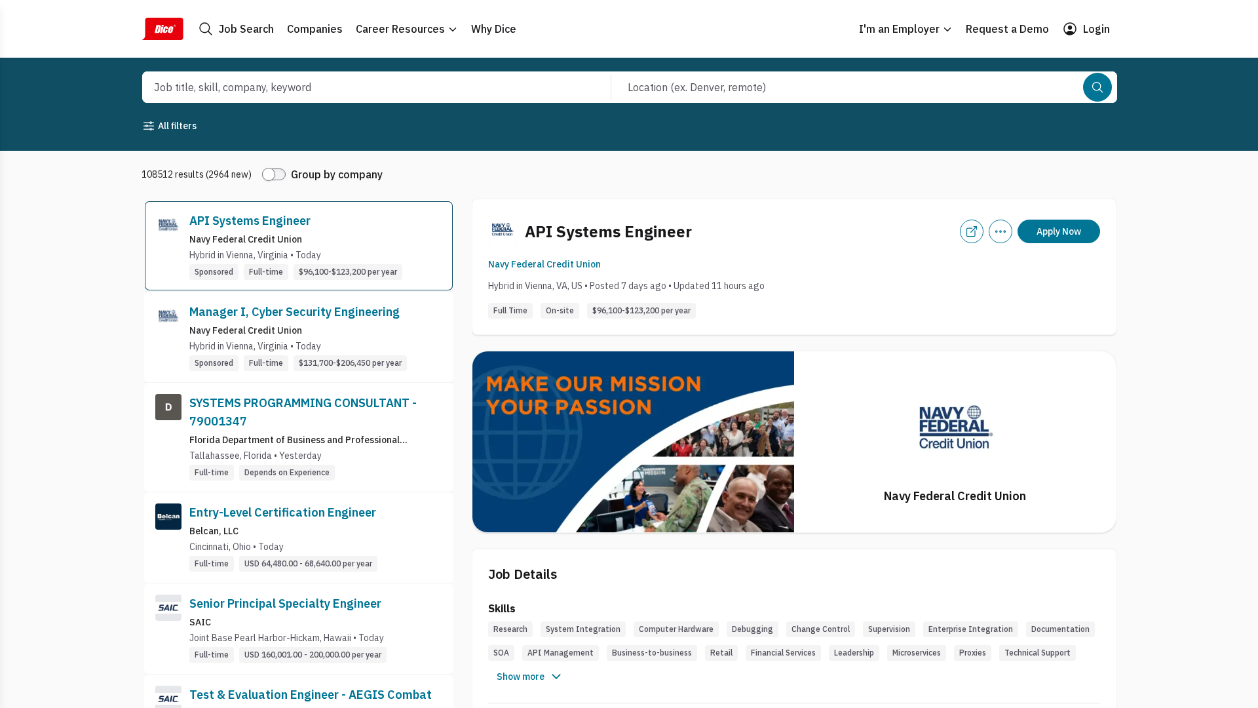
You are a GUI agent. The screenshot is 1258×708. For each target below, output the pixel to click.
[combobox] (362, 87)
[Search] (1097, 87)
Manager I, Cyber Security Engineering (294, 311)
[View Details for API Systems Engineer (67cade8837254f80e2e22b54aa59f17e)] (299, 245)
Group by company (337, 174)
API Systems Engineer (250, 220)
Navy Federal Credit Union (544, 264)
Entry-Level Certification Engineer (282, 512)
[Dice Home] (162, 29)
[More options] (1000, 231)
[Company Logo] (168, 246)
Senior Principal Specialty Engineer (285, 603)
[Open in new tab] (971, 231)
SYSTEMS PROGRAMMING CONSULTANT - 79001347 (303, 412)
